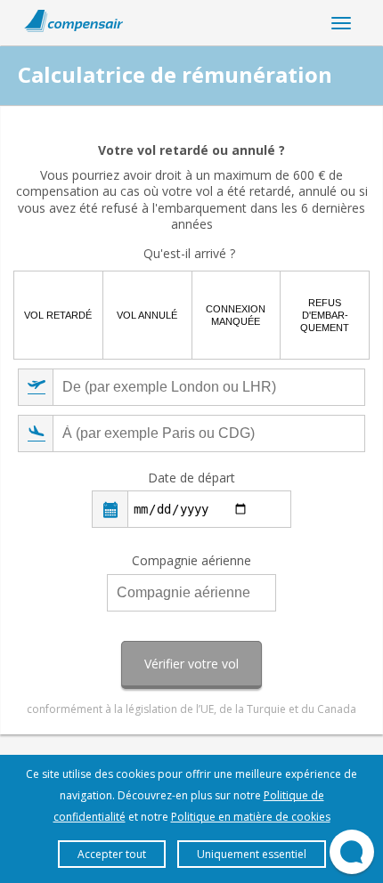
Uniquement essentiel (251, 854)
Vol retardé (58, 315)
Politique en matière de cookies (250, 816)
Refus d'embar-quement (324, 315)
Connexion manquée (235, 315)
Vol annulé (147, 315)
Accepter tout (111, 854)
